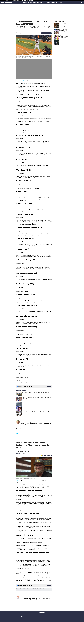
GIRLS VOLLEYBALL (60, 2)
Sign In (82, 2)
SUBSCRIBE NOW (31, 0)
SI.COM (2, 0)
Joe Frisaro (17, 31)
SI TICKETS (13, 0)
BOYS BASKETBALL (32, 2)
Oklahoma (19, 480)
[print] (21, 428)
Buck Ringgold (18, 453)
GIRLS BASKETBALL (41, 2)
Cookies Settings (22, 616)
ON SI (4, 0)
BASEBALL (48, 2)
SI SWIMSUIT (8, 0)
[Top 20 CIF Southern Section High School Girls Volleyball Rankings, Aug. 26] (61, 31)
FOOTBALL (25, 2)
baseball (32, 80)
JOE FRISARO (23, 420)
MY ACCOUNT (26, 0)
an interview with (20, 494)
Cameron (17, 484)
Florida (24, 80)
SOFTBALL (53, 2)
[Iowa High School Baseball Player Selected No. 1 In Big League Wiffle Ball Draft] (61, 37)
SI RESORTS (17, 0)
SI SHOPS (21, 0)
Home (17, 433)
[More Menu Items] (65, 2)
